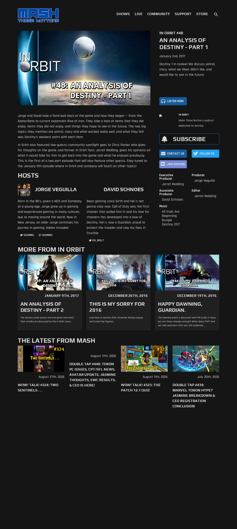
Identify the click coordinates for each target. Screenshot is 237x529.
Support (183, 14)
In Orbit (184, 114)
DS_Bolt (98, 240)
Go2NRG (29, 235)
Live (139, 14)
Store (202, 14)
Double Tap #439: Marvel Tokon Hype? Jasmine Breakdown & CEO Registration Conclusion (194, 395)
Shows (123, 14)
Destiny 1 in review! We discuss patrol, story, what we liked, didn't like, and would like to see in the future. (187, 69)
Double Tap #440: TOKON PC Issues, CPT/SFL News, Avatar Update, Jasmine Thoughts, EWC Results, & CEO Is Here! (92, 374)
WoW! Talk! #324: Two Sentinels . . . (38, 387)
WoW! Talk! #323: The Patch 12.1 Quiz (141, 387)
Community (158, 14)
